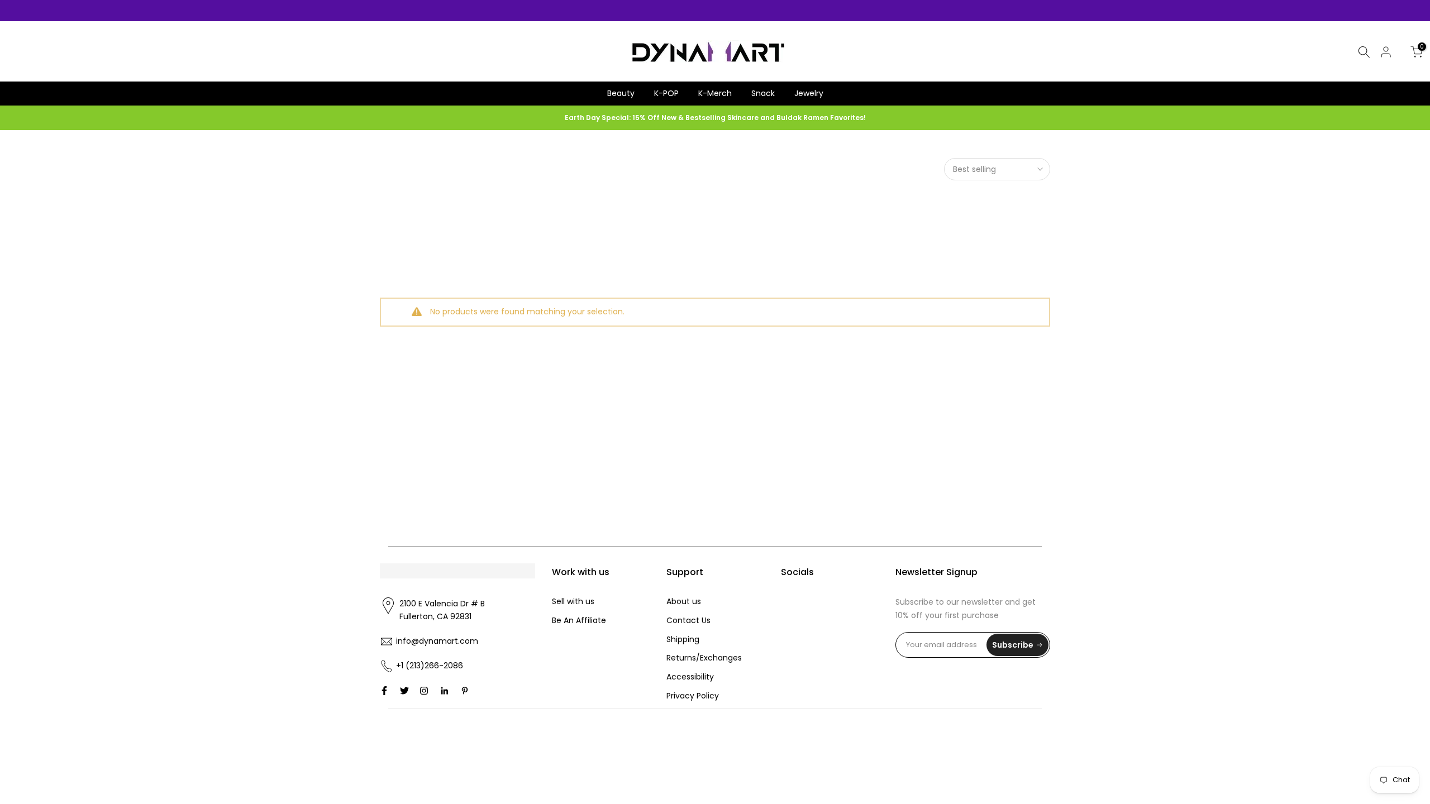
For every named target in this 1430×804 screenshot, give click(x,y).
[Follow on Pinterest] (465, 690)
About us (683, 601)
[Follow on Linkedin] (444, 690)
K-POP (666, 93)
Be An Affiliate (579, 620)
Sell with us (573, 601)
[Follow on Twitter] (404, 690)
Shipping (682, 639)
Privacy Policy (692, 695)
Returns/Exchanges (704, 657)
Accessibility (690, 676)
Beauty (621, 93)
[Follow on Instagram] (424, 690)
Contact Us (688, 620)
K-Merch (715, 93)
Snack (763, 93)
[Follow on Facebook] (384, 690)
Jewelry (808, 93)
